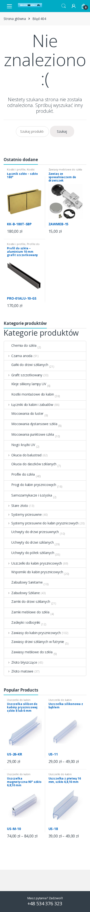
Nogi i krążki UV (23, 444)
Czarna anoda (21, 355)
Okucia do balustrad (26, 455)
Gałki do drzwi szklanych (29, 364)
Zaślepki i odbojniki (25, 622)
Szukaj (62, 131)
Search (63, 6)
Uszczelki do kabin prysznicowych (36, 563)
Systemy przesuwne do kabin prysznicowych (44, 523)
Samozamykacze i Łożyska (31, 495)
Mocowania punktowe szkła (32, 434)
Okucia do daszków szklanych (33, 464)
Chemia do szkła (23, 345)
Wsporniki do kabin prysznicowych (37, 572)
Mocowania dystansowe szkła (34, 423)
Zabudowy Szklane (25, 593)
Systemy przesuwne (26, 514)
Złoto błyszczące (24, 662)
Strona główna (15, 18)
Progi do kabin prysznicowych (33, 484)
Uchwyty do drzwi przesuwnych (35, 531)
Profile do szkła (23, 474)
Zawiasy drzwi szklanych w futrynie (37, 641)
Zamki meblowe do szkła (30, 612)
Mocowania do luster (27, 413)
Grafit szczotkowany (26, 375)
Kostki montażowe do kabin (21, 171)
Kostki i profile (16, 169)
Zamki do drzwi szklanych (30, 601)
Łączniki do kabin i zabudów (32, 404)
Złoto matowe (22, 671)
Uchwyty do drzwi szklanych (32, 542)
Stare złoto (19, 505)
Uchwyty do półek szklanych (32, 552)
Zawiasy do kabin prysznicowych (36, 632)
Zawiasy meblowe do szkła (65, 169)
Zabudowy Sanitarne (26, 582)
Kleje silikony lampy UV (28, 384)
